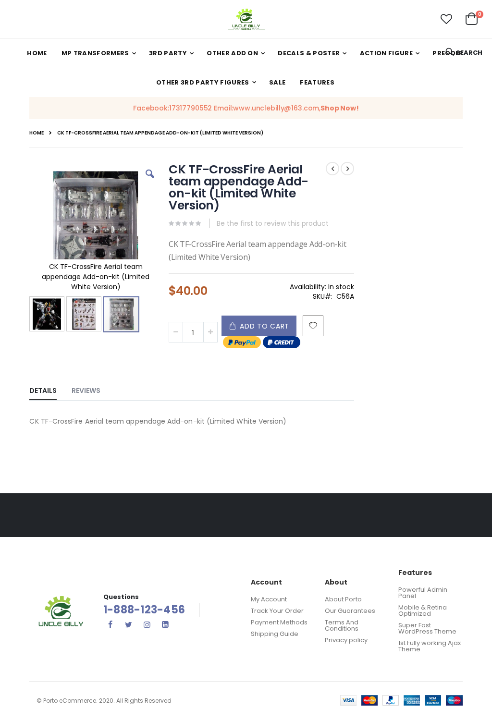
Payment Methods (279, 622)
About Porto (343, 599)
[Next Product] (347, 168)
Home (36, 133)
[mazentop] (246, 19)
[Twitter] (129, 624)
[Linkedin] (165, 624)
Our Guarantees (350, 610)
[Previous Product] (332, 168)
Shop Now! (339, 108)
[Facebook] (110, 624)
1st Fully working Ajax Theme (429, 646)
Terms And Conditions (341, 625)
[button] (446, 19)
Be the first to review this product (273, 223)
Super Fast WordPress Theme (427, 628)
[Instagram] (147, 624)
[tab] (50, 388)
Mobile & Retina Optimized (422, 610)
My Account (269, 599)
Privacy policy (346, 640)
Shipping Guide (274, 633)
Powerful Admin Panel (422, 592)
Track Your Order (277, 610)
